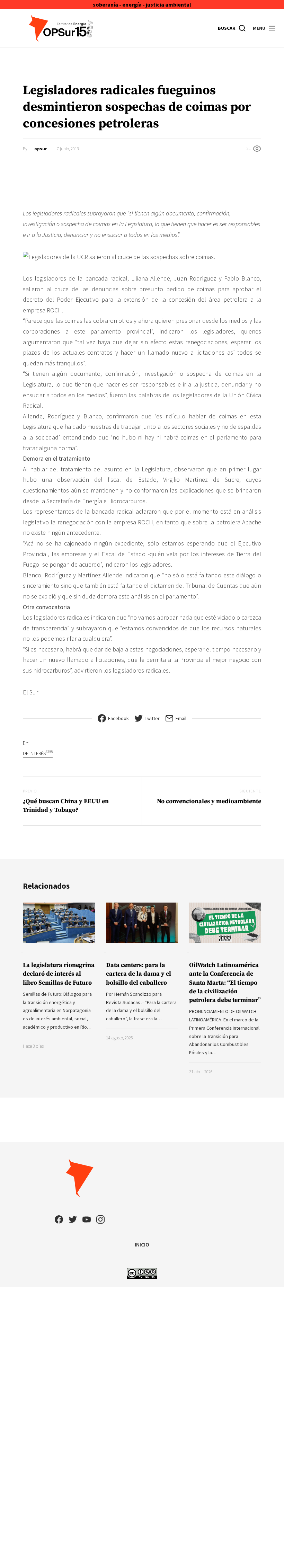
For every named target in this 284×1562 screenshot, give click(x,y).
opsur (40, 149)
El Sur (30, 692)
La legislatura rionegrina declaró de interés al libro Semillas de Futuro (59, 973)
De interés (38, 753)
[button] (264, 28)
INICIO (142, 1244)
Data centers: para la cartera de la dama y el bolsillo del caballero (138, 973)
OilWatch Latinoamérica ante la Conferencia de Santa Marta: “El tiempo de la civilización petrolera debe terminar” (225, 982)
